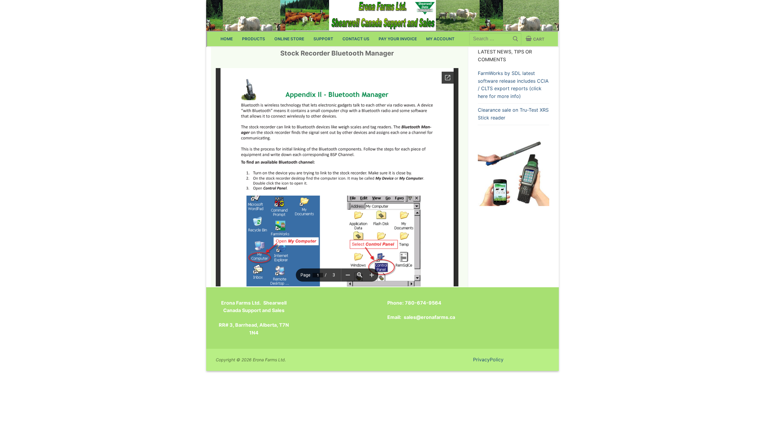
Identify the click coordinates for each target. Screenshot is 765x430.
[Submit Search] (515, 39)
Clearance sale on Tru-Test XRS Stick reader (513, 114)
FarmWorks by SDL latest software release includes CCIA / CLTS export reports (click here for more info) (513, 84)
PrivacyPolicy (488, 360)
